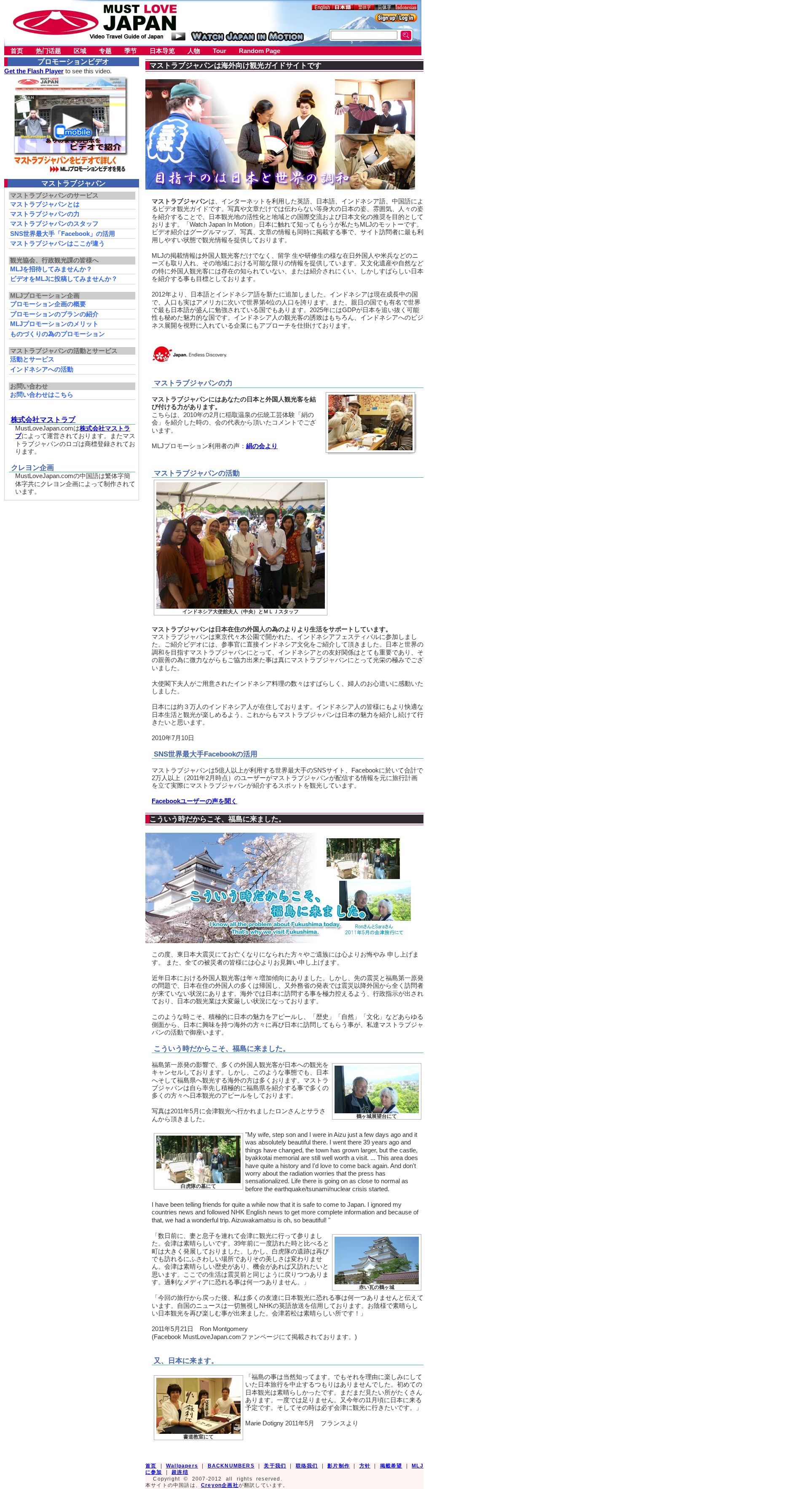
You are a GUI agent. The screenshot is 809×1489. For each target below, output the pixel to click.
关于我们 (275, 1466)
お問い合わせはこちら (41, 394)
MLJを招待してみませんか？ (51, 269)
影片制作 (338, 1466)
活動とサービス (32, 359)
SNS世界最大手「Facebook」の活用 (62, 233)
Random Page (259, 50)
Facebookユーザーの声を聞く (194, 801)
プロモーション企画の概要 (48, 303)
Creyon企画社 (219, 1485)
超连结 (179, 1472)
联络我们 (307, 1466)
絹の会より (262, 445)
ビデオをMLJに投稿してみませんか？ (64, 278)
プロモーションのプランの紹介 (54, 314)
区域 (80, 50)
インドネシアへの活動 (41, 369)
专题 (105, 50)
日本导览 (162, 50)
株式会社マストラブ (43, 419)
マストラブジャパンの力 (45, 213)
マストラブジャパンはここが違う (57, 243)
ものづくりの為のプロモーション (57, 333)
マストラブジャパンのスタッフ (54, 223)
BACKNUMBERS (231, 1466)
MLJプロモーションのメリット (54, 323)
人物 (194, 50)
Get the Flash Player (34, 71)
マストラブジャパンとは (45, 204)
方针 (364, 1466)
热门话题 (48, 50)
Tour (219, 50)
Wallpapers (182, 1466)
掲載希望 (391, 1466)
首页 (17, 50)
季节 (130, 50)
